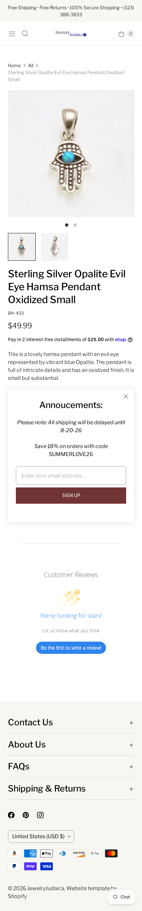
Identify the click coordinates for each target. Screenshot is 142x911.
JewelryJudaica (45, 888)
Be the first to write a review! (71, 648)
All (30, 65)
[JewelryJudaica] (71, 34)
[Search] (25, 34)
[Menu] (11, 34)
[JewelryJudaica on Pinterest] (29, 815)
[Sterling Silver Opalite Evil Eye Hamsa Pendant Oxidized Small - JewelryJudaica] (71, 154)
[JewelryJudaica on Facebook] (15, 815)
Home (14, 65)
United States (38, 836)
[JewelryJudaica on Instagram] (44, 815)
